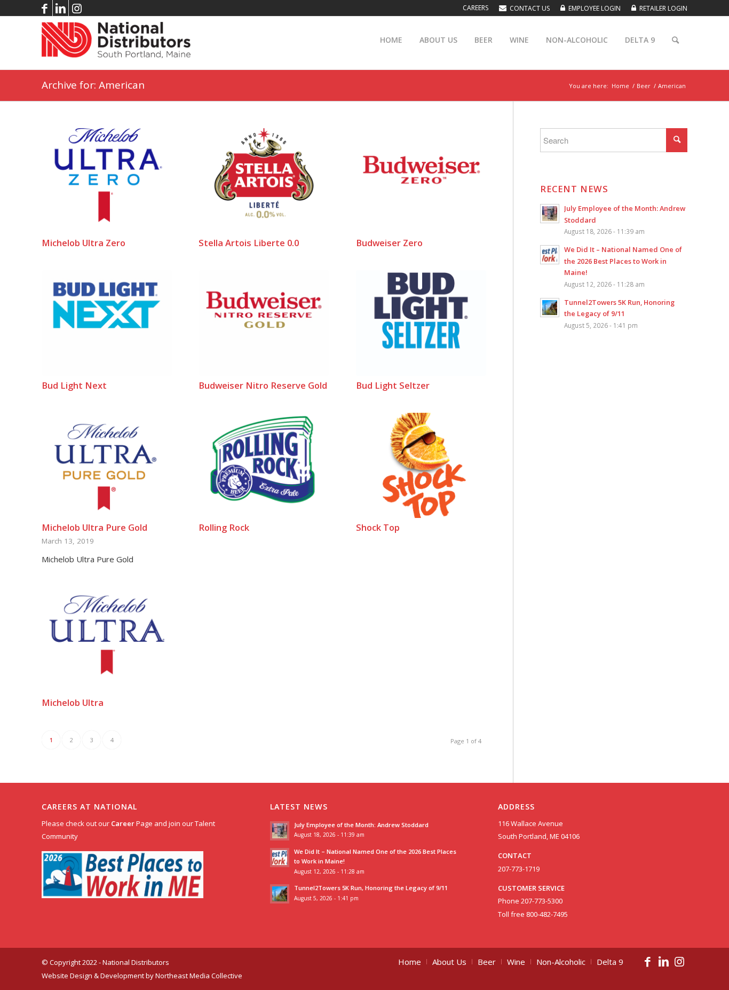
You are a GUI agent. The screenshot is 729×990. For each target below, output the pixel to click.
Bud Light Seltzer (393, 385)
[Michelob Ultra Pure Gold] (107, 465)
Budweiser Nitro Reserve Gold (263, 385)
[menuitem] (475, 8)
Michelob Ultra (73, 702)
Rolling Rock (224, 527)
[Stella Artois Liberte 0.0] (264, 181)
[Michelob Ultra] (107, 640)
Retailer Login (663, 8)
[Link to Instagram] (77, 8)
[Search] (675, 40)
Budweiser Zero (389, 243)
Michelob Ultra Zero (83, 243)
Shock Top (378, 527)
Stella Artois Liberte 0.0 (249, 243)
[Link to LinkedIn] (60, 8)
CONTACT (515, 855)
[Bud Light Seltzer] (421, 323)
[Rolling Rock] (264, 465)
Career (122, 823)
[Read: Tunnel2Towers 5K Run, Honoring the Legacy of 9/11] (549, 307)
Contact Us (530, 8)
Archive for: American (93, 85)
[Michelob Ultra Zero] (107, 181)
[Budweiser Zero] (421, 181)
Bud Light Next (74, 385)
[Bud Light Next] (107, 323)
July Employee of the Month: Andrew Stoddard (361, 825)
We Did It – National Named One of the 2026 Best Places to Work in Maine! (623, 261)
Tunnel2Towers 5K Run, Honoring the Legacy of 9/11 (371, 888)
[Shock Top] (421, 465)
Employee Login (594, 8)
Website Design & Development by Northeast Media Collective (142, 975)
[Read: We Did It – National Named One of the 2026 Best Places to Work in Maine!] (549, 254)
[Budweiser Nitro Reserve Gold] (264, 323)
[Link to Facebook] (44, 8)
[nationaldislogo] (116, 40)
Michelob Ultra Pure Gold (94, 527)
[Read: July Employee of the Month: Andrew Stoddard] (549, 213)
